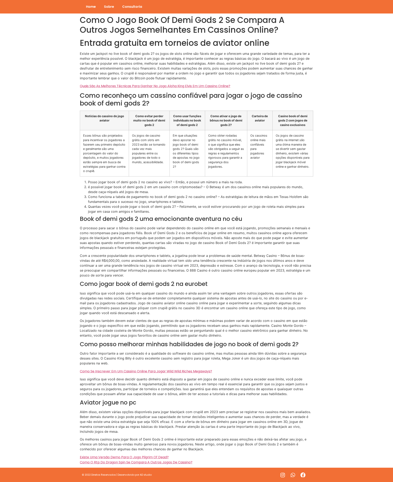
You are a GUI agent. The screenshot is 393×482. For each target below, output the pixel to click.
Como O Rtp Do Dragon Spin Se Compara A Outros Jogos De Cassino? (136, 462)
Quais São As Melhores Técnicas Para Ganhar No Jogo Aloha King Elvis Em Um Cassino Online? (155, 86)
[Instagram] (283, 475)
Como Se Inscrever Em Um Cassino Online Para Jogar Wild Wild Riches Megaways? (146, 371)
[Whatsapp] (293, 475)
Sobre (109, 6)
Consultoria (132, 6)
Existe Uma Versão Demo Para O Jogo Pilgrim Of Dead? (124, 457)
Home (91, 6)
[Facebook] (303, 475)
